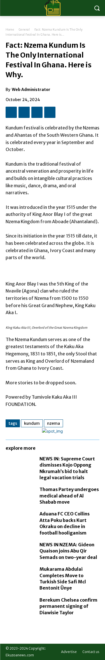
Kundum (32, 423)
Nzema (53, 423)
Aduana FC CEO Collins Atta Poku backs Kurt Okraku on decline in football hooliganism (64, 523)
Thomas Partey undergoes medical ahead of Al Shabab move (69, 496)
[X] (24, 112)
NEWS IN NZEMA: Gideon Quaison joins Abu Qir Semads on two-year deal (68, 551)
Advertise (69, 652)
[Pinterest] (37, 112)
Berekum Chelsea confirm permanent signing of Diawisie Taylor (68, 606)
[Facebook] (11, 112)
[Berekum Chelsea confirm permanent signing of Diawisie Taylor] (20, 605)
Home (10, 29)
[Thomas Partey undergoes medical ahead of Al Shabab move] (20, 494)
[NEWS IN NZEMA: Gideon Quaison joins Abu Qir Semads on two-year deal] (20, 550)
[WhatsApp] (49, 112)
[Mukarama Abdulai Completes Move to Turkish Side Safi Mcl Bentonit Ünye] (20, 574)
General (24, 29)
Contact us (90, 652)
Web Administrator (31, 89)
